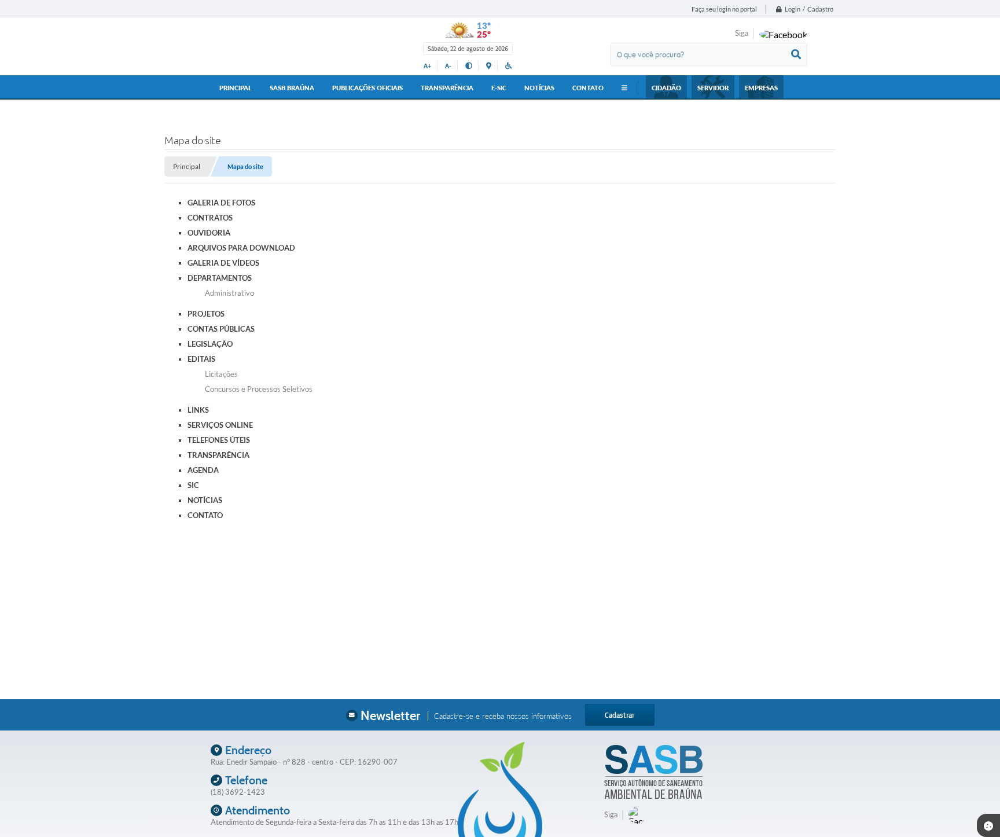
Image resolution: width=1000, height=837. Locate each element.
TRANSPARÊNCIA (447, 87)
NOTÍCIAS (539, 87)
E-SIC (498, 87)
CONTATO (588, 87)
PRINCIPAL (235, 87)
